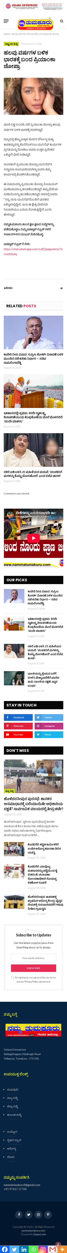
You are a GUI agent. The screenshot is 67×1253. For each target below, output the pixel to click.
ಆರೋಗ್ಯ (11, 1148)
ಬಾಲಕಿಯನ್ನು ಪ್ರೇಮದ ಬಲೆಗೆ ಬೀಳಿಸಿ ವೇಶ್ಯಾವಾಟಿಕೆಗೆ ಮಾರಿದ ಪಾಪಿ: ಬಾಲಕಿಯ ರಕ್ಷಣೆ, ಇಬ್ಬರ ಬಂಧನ (43, 679)
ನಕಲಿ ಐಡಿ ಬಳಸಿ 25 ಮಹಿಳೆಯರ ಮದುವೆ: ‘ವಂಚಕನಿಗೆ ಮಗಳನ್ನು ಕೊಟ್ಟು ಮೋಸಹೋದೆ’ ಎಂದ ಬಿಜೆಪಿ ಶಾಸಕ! (33, 474)
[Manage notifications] (58, 1245)
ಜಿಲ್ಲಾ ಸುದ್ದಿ (9, 791)
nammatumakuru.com (33, 1230)
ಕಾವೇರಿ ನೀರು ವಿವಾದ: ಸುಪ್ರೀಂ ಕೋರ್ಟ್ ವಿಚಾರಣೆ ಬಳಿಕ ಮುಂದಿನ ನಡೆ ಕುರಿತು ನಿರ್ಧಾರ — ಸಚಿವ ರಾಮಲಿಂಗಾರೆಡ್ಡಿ (33, 358)
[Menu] (6, 21)
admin (8, 288)
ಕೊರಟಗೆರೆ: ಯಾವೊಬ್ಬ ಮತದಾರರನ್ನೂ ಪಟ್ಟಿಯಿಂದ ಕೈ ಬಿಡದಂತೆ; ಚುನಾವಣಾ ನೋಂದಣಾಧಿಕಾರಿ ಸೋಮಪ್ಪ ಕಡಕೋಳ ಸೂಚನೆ (42, 874)
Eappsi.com (40, 1234)
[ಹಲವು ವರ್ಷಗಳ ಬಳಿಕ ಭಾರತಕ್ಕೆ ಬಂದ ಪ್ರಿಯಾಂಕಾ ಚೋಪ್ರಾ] (33, 96)
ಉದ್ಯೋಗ (12, 1131)
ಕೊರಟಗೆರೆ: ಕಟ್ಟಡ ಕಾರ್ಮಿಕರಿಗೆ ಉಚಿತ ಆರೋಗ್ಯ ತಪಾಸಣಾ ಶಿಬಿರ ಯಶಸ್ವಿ (44, 848)
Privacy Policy (31, 981)
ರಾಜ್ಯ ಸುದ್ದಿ (12, 1097)
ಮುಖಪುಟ (12, 1089)
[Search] (61, 21)
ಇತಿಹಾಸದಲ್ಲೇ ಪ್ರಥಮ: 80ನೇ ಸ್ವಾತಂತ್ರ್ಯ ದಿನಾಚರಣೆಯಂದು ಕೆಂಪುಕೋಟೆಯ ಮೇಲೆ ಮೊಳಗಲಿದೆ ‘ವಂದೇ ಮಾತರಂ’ (33, 417)
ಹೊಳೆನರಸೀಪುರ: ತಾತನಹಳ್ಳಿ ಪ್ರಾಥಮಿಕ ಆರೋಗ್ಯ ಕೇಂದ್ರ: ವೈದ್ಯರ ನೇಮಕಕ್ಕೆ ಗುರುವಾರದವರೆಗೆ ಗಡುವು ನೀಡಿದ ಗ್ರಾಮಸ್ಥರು (45, 902)
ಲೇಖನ (10, 1156)
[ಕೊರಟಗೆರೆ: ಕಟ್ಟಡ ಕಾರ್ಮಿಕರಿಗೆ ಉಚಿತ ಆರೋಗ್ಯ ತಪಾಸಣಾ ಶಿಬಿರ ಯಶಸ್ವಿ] (14, 849)
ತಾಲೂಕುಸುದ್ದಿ (14, 1114)
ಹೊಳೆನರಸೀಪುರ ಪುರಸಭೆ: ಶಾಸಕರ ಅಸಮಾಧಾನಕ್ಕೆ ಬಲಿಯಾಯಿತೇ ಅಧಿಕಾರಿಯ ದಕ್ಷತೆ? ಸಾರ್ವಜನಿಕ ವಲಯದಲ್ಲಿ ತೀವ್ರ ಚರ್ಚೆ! (33, 803)
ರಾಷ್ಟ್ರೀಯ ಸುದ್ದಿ (11, 43)
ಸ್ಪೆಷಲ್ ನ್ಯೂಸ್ (14, 1140)
